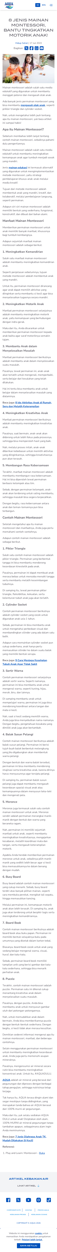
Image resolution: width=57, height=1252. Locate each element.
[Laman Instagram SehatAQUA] (38, 1200)
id (38, 5)
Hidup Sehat (21, 43)
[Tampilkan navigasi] (51, 5)
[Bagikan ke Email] (42, 48)
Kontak (28, 1210)
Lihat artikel (26, 1186)
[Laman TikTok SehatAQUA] (49, 1200)
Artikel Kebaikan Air (28, 1178)
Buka (42, 1153)
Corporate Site (14, 1210)
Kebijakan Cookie (39, 1214)
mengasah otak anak (33, 105)
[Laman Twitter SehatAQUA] (18, 1200)
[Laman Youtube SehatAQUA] (28, 1200)
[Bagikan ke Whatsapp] (36, 48)
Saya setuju (28, 1245)
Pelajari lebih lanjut (32, 1239)
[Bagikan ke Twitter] (26, 48)
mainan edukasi (18, 167)
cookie (38, 1233)
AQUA (6, 1080)
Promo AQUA (43, 1210)
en (44, 5)
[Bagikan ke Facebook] (31, 48)
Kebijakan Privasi (18, 1214)
